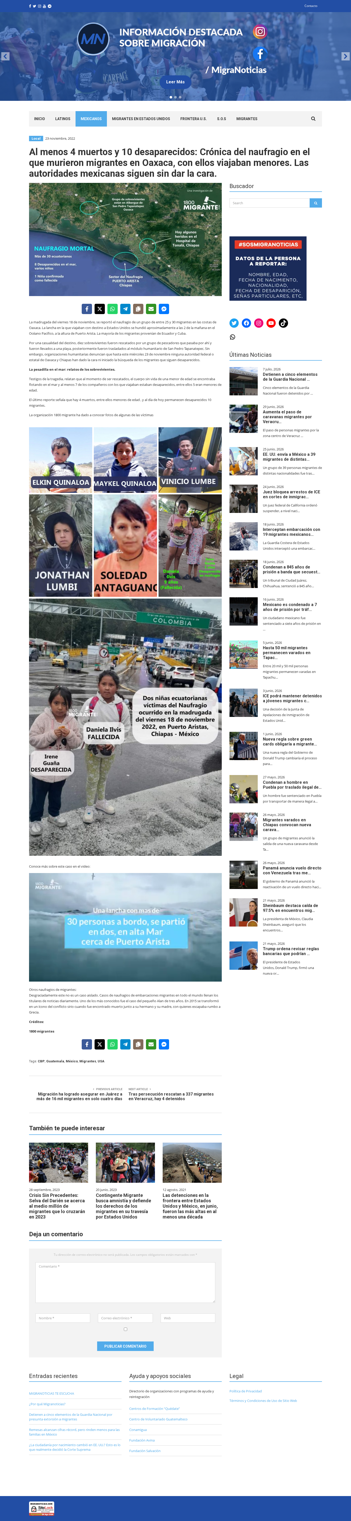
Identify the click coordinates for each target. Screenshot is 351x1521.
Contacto (310, 6)
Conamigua (138, 1429)
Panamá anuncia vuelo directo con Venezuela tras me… (292, 870)
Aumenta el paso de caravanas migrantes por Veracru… (287, 417)
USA (101, 1061)
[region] (175, 56)
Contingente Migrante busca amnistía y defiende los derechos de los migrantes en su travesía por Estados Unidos (123, 1206)
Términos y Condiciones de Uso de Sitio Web (263, 1400)
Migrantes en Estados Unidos (141, 119)
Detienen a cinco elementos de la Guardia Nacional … (290, 377)
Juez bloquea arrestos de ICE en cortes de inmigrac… (291, 494)
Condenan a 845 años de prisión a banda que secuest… (291, 569)
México (72, 1061)
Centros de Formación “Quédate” (154, 1408)
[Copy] (138, 309)
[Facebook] (87, 309)
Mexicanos (91, 119)
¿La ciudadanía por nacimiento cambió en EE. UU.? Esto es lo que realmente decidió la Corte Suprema (75, 1447)
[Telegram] (125, 309)
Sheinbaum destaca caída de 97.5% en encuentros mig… (290, 908)
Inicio (39, 119)
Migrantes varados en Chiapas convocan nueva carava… (287, 824)
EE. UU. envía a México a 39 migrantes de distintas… (289, 457)
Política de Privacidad (245, 1391)
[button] (175, 56)
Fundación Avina (142, 1440)
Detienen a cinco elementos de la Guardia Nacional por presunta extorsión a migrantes (70, 1416)
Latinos (62, 119)
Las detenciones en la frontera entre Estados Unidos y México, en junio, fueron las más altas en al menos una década (190, 1206)
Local (36, 138)
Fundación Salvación (145, 1450)
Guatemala (55, 1061)
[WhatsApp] (112, 309)
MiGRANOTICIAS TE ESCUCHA (51, 1393)
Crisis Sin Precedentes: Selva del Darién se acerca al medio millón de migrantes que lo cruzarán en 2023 (57, 1206)
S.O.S (221, 119)
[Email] (151, 309)
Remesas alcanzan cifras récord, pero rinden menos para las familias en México (74, 1432)
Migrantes (246, 119)
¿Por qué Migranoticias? (47, 1404)
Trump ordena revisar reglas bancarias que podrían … (291, 951)
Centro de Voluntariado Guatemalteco (158, 1419)
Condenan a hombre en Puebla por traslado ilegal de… (292, 785)
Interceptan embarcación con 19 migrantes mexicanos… (291, 532)
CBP (41, 1061)
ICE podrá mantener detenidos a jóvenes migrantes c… (292, 698)
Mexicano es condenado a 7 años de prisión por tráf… (290, 607)
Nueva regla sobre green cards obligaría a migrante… (290, 741)
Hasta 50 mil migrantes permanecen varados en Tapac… (286, 652)
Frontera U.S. (193, 119)
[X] (100, 309)
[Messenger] (164, 309)
